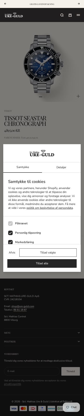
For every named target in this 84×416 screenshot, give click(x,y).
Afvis (12, 252)
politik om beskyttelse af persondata (50, 208)
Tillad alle (42, 263)
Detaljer (61, 167)
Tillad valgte (48, 252)
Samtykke (23, 167)
